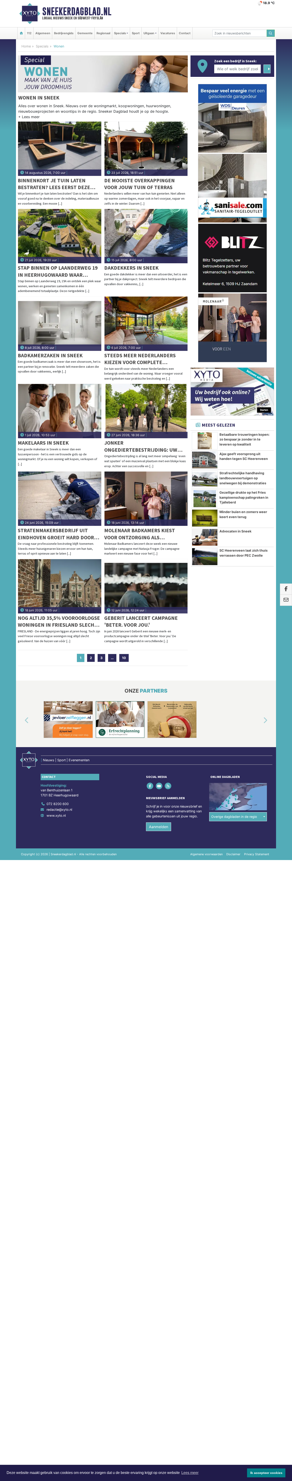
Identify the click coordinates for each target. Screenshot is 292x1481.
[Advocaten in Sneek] (205, 537)
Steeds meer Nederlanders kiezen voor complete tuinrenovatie (140, 359)
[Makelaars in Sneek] (59, 411)
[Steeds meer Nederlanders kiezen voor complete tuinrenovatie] (146, 324)
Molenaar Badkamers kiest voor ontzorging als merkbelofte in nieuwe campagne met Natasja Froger (143, 534)
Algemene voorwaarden (206, 854)
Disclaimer (233, 854)
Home (26, 46)
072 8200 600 (58, 804)
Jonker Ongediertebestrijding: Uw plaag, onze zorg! (140, 446)
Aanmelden (158, 826)
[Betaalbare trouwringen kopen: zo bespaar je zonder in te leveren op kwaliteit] (205, 440)
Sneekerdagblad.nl (76, 11)
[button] (29, 118)
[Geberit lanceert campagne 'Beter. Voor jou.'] (146, 586)
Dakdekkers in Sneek (131, 267)
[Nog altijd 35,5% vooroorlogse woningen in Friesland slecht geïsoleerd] (59, 586)
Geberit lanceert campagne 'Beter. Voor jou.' (141, 621)
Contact (184, 33)
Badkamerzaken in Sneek (50, 355)
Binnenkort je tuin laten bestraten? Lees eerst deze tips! (54, 184)
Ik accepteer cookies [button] (266, 1473)
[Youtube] (159, 786)
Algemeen (42, 33)
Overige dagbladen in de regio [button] (234, 817)
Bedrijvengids (63, 33)
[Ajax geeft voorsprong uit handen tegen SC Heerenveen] (205, 460)
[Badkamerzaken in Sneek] (59, 324)
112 (29, 33)
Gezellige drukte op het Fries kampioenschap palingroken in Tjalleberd (243, 497)
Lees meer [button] (189, 1473)
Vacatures (167, 33)
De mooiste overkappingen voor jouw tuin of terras (139, 183)
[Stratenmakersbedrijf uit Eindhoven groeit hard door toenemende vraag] (59, 499)
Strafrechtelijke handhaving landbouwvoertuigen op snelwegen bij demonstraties (242, 478)
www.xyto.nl (56, 815)
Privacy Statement (256, 854)
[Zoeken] (271, 33)
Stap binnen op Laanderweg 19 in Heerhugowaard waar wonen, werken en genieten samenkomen (58, 271)
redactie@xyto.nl (59, 809)
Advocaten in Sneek (235, 531)
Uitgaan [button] (148, 33)
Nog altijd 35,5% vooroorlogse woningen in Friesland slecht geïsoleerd (59, 621)
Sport (136, 33)
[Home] (21, 33)
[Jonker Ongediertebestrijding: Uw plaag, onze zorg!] (146, 411)
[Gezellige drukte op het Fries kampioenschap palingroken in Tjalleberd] (205, 498)
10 (124, 658)
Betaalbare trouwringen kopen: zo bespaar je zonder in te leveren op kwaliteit (244, 439)
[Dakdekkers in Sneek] (146, 236)
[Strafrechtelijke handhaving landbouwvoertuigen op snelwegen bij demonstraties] (205, 479)
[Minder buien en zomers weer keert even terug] (205, 518)
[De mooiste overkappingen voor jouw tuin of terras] (146, 149)
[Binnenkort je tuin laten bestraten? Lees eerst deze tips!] (59, 149)
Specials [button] (120, 33)
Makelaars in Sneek (43, 442)
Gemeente (85, 33)
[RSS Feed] (168, 786)
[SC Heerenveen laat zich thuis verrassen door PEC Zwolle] (205, 556)
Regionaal (103, 33)
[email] (286, 600)
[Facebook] (150, 786)
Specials (42, 46)
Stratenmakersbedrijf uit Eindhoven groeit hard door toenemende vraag (56, 534)
